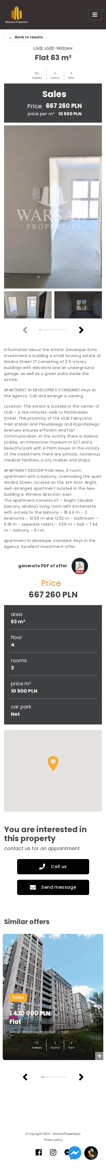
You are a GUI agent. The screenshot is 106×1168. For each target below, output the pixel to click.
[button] (81, 330)
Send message (58, 887)
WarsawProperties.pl (66, 1134)
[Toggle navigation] (95, 14)
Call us (59, 866)
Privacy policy (53, 1140)
